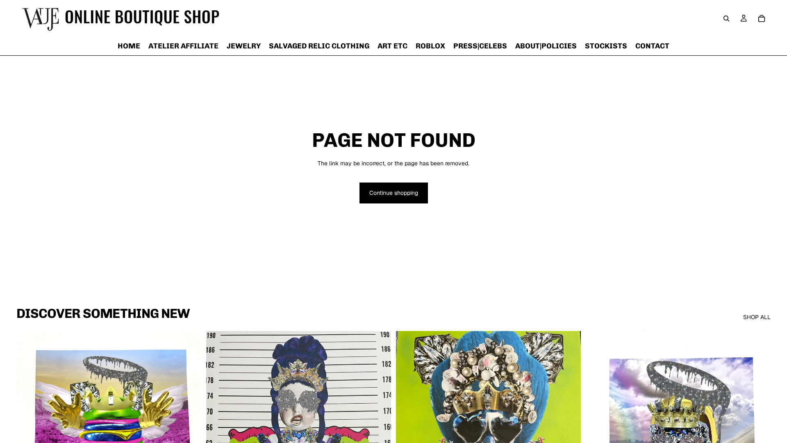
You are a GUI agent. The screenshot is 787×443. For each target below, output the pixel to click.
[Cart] (762, 18)
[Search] (726, 18)
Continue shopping (393, 192)
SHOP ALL (757, 317)
